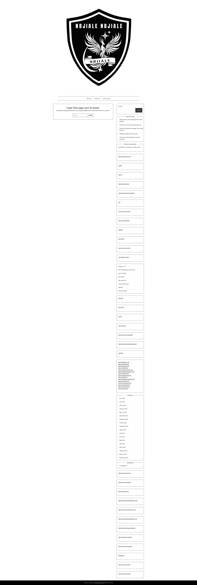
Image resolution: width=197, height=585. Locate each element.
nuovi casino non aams (124, 211)
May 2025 (122, 440)
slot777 (120, 175)
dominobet (121, 277)
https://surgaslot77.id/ (124, 385)
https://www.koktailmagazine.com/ (127, 344)
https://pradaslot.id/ (123, 364)
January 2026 (123, 412)
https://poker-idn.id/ (123, 366)
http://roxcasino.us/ (123, 491)
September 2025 (123, 426)
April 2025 (122, 443)
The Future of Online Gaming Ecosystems (130, 125)
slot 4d (120, 316)
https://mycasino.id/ (123, 381)
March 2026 (122, 405)
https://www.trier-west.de (125, 537)
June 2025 (122, 437)
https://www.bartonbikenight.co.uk (127, 519)
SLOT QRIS (121, 307)
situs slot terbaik (122, 291)
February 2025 (123, 450)
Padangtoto (121, 555)
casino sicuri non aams (124, 564)
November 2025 (123, 419)
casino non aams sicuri (124, 248)
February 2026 (123, 409)
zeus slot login (122, 325)
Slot (119, 202)
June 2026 (122, 398)
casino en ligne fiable (123, 220)
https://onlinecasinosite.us (125, 546)
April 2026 (122, 402)
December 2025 (123, 415)
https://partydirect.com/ (124, 156)
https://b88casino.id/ (123, 362)
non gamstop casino (123, 257)
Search (120, 106)
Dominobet (121, 239)
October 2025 (123, 423)
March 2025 (122, 447)
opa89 (120, 165)
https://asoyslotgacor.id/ (124, 383)
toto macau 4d (122, 280)
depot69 (120, 287)
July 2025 (121, 433)
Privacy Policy (106, 98)
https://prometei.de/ (123, 184)
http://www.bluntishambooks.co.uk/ (128, 500)
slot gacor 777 (122, 266)
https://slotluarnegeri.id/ (124, 375)
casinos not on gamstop (124, 482)
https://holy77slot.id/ (124, 386)
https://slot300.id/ (123, 368)
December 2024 (123, 457)
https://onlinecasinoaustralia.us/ (126, 528)
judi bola (120, 353)
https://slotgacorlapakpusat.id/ (126, 371)
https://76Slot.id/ (122, 377)
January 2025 (123, 454)
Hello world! (137, 147)
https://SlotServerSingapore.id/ (126, 379)
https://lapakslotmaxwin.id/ (125, 370)
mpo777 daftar (122, 273)
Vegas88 (120, 230)
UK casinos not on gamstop (125, 335)
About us (89, 98)
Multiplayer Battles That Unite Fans (128, 134)
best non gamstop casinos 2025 (126, 270)
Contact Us (97, 98)
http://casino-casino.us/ (124, 473)
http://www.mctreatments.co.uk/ (127, 509)
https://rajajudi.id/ (123, 388)
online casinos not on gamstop (126, 193)
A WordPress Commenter (125, 147)
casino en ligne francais (124, 574)
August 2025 (122, 430)
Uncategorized (123, 465)
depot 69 (120, 298)
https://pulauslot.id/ (123, 373)
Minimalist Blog (99, 582)
